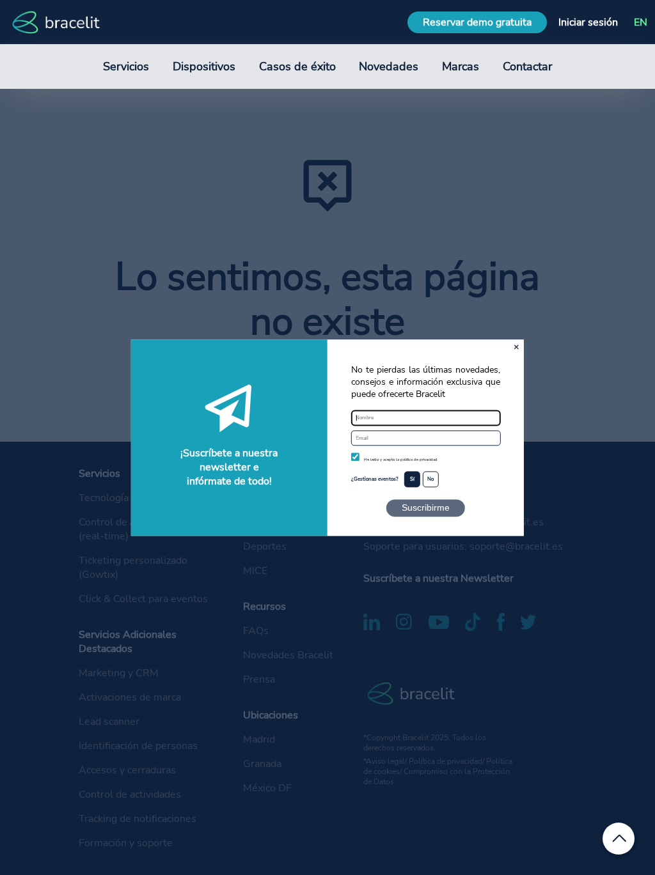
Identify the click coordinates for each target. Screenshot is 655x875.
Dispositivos (204, 66)
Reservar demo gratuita (477, 22)
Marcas (460, 66)
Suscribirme (426, 507)
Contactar (527, 66)
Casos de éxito (297, 66)
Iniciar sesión (588, 22)
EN (640, 22)
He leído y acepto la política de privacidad (401, 460)
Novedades (388, 66)
